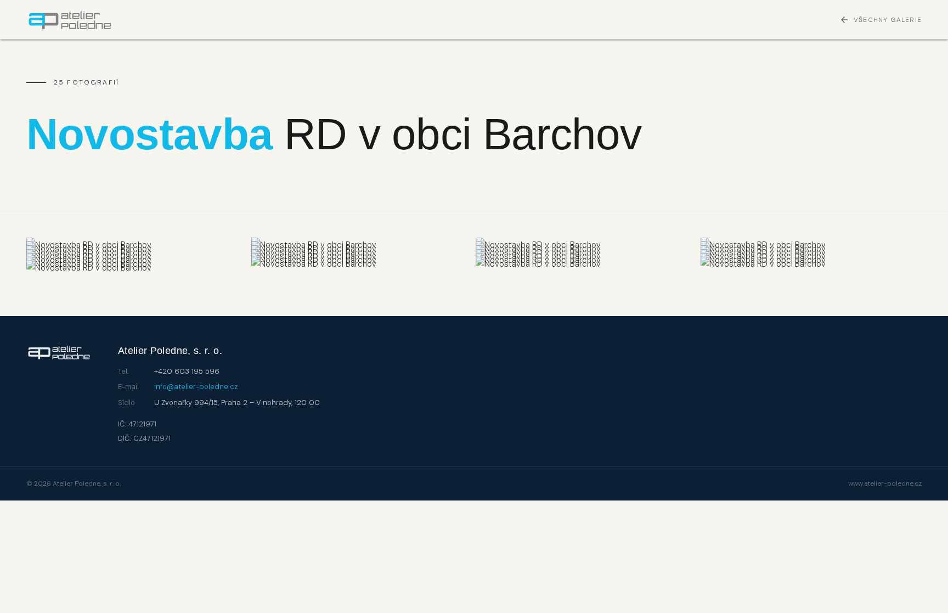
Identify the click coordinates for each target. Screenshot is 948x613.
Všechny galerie (880, 20)
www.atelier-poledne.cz (885, 483)
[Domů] (70, 20)
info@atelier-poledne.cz (196, 386)
